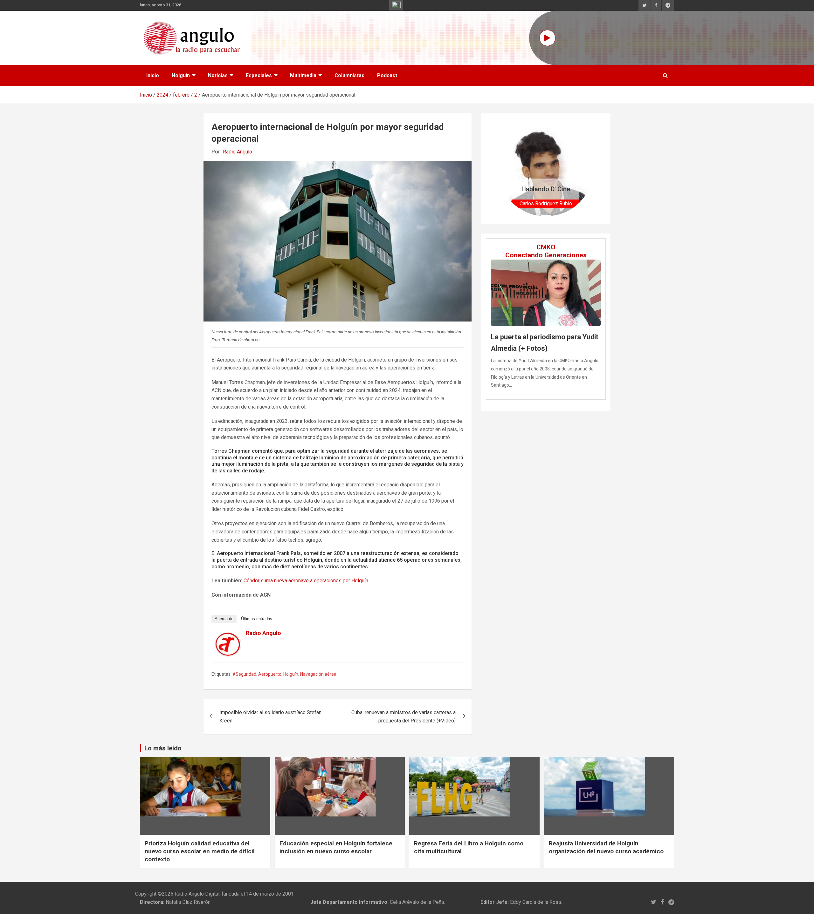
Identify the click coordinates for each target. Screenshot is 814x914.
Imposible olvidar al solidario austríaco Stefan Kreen (270, 716)
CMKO (545, 247)
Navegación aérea (318, 674)
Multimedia (303, 75)
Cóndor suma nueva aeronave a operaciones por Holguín (306, 581)
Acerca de (224, 618)
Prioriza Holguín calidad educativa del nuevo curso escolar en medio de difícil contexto (200, 851)
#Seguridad (244, 674)
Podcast (387, 75)
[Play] (547, 38)
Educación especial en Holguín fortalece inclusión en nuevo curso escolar (335, 847)
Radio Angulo (237, 152)
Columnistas (349, 75)
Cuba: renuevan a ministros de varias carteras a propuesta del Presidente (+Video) (403, 716)
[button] (505, 168)
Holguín (181, 75)
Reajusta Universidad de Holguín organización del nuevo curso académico (606, 847)
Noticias (218, 75)
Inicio (152, 75)
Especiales (259, 75)
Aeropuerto (269, 674)
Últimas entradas (256, 618)
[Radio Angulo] (228, 636)
